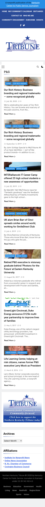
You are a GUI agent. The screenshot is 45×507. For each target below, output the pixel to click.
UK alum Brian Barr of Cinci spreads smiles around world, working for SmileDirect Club (20, 223)
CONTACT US (16, 16)
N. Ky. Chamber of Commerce (18, 464)
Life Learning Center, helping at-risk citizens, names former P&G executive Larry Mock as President (22, 362)
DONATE (39, 20)
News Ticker (18, 126)
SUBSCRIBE (30, 20)
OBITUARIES (38, 11)
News (14, 490)
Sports (18, 494)
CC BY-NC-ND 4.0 (25, 481)
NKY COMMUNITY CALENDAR (20, 11)
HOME (4, 11)
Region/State (35, 490)
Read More (9, 113)
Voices (26, 494)
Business (7, 486)
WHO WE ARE (28, 16)
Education (10, 168)
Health (39, 486)
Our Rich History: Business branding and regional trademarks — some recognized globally (22, 93)
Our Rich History (20, 83)
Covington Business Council (17, 467)
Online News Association (16, 461)
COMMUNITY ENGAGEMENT (13, 20)
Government (29, 486)
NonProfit (22, 304)
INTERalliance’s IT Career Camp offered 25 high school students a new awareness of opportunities (22, 178)
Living (8, 83)
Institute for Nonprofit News (17, 458)
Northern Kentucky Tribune (13, 475)
